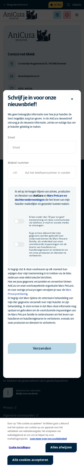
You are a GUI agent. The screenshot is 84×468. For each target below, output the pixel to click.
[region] (42, 443)
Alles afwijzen (61, 447)
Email (11, 137)
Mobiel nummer (18, 162)
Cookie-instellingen (19, 447)
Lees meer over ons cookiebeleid (48, 439)
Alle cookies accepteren (30, 460)
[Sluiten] (72, 99)
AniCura (38, 195)
